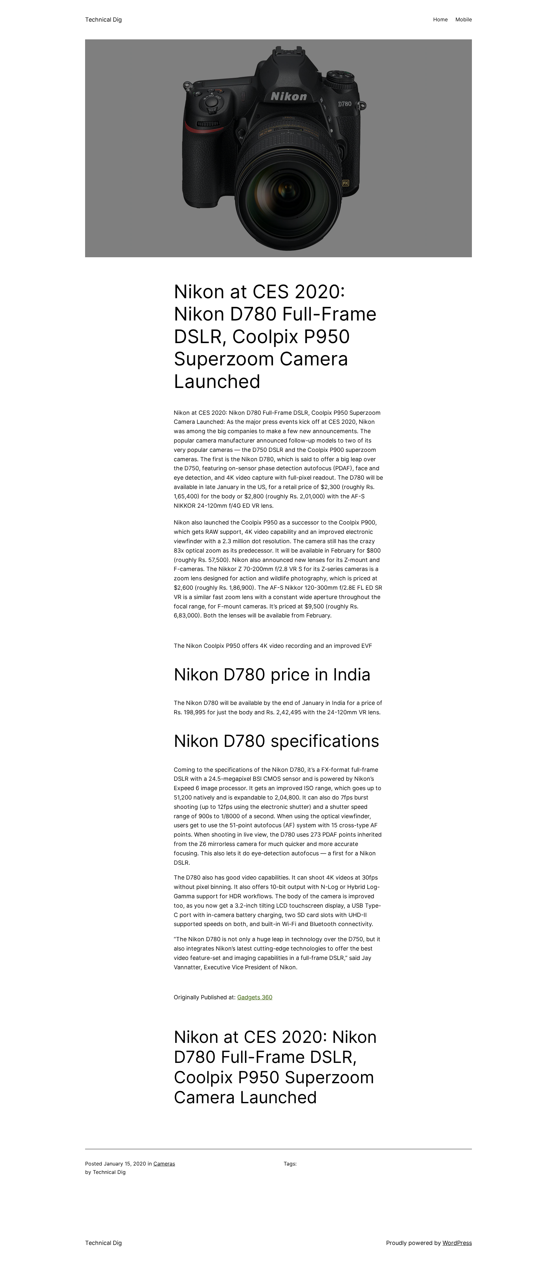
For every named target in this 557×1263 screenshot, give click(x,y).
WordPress (457, 1242)
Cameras (164, 1163)
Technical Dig (103, 19)
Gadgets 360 (254, 997)
